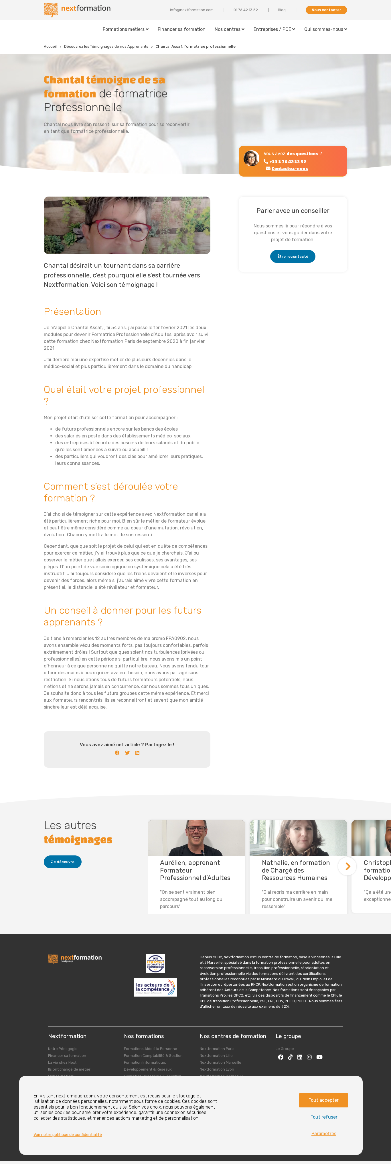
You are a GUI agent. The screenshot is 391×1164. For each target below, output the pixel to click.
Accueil (50, 46)
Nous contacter (326, 10)
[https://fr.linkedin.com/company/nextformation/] (299, 1057)
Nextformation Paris (217, 1049)
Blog (282, 10)
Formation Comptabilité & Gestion (153, 1055)
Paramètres (323, 1133)
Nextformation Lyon (217, 1069)
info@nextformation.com (192, 10)
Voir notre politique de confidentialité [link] (67, 1134)
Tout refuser (324, 1117)
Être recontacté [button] (292, 256)
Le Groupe (285, 1049)
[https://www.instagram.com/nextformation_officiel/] (309, 1057)
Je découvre (62, 862)
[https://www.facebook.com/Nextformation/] (280, 1057)
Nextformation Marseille (220, 1062)
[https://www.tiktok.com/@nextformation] (290, 1057)
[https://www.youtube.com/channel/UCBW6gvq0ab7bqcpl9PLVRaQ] (319, 1057)
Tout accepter (324, 1100)
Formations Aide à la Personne (150, 1049)
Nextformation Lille (216, 1055)
